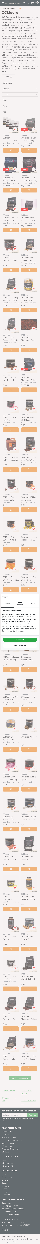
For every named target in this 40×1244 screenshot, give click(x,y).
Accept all (20, 640)
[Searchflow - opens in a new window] (35, 597)
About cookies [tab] (20, 603)
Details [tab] (32, 603)
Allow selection (20, 646)
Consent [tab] (7, 603)
